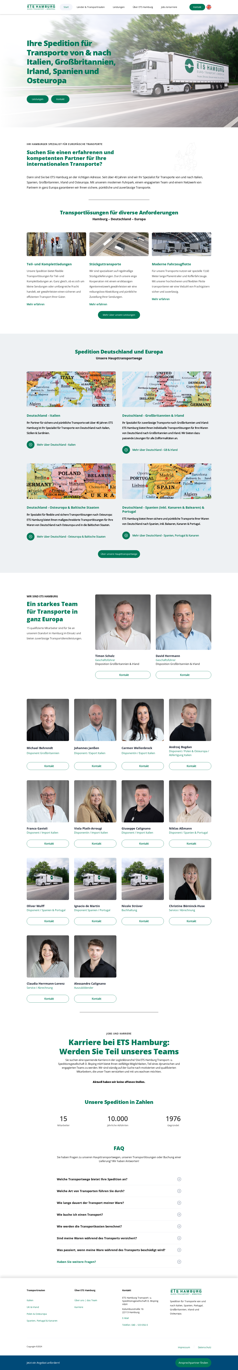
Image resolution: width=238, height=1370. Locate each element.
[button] (91, 7)
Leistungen (119, 7)
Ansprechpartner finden (193, 1363)
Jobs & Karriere (169, 7)
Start (66, 7)
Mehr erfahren (36, 304)
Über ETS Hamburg (143, 7)
